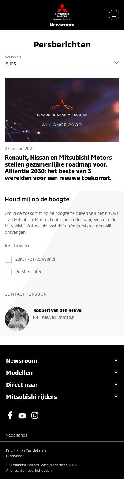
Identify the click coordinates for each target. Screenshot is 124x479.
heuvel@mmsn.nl (58, 317)
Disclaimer (15, 456)
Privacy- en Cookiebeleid (26, 450)
